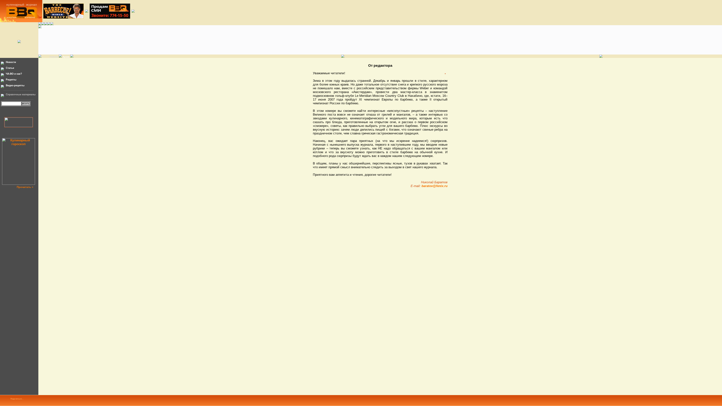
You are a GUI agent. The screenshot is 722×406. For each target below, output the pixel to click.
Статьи (10, 68)
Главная (54, 57)
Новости (11, 62)
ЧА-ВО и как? (14, 73)
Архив (66, 57)
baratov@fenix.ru (434, 186)
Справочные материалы (21, 94)
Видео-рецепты (15, 85)
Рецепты (11, 79)
